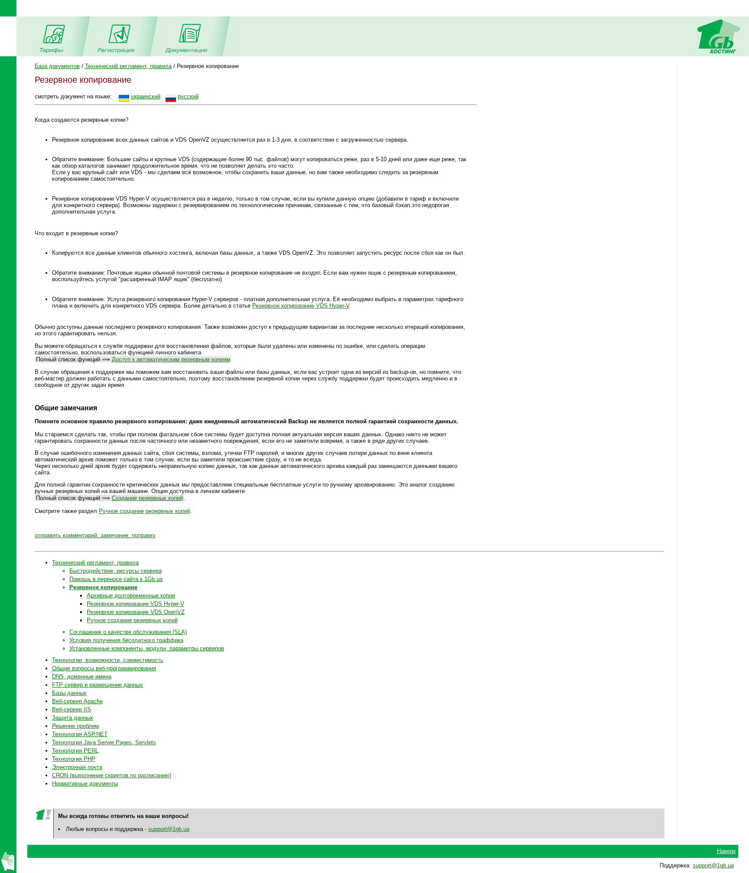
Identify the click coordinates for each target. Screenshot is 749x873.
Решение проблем (75, 726)
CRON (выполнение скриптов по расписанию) (111, 775)
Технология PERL (75, 750)
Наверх (726, 851)
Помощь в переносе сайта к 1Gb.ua (116, 579)
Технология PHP (73, 759)
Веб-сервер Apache (77, 701)
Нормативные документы (85, 783)
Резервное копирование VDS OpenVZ (136, 612)
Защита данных (72, 717)
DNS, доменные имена (81, 676)
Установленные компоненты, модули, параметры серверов (146, 648)
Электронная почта (77, 767)
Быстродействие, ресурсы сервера (115, 571)
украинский (145, 96)
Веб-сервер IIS (71, 709)
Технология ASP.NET (79, 734)
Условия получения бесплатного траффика (126, 640)
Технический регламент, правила (128, 66)
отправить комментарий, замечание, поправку (95, 535)
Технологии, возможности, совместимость (107, 660)
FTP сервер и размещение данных (97, 685)
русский (188, 96)
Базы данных (69, 693)
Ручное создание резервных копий (144, 511)
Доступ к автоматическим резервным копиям (171, 359)
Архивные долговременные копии (131, 595)
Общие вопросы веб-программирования (104, 668)
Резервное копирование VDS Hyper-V (300, 305)
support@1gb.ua (168, 829)
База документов (57, 66)
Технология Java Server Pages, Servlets (104, 742)
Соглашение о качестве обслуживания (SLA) (128, 632)
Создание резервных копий (147, 498)
